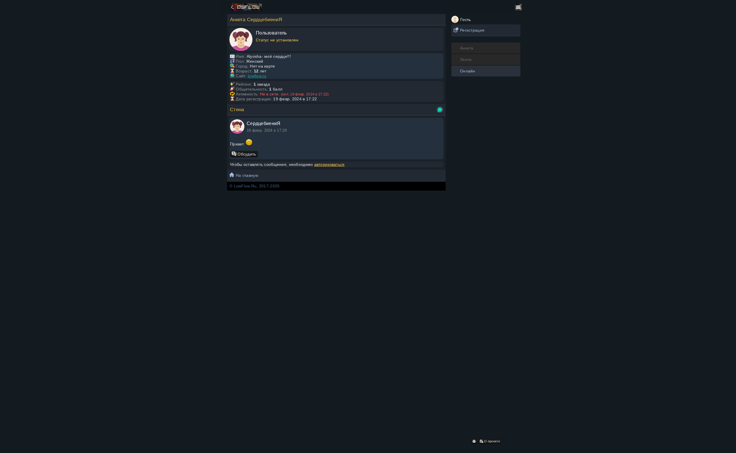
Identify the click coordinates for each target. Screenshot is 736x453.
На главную (247, 175)
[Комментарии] (439, 109)
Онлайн (467, 71)
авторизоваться (329, 164)
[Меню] (518, 7)
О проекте (491, 441)
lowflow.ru (257, 76)
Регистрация (472, 30)
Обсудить (246, 154)
